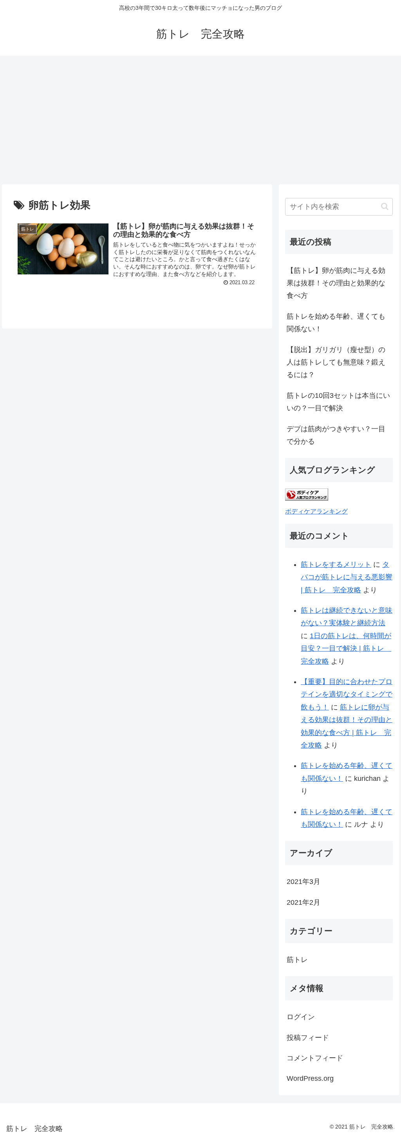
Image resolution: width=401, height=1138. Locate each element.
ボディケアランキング (316, 511)
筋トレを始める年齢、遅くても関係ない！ (336, 322)
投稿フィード (308, 1038)
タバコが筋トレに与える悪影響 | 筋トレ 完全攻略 (346, 577)
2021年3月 (303, 882)
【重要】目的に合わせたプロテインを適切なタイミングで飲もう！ (346, 694)
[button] (385, 206)
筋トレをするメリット (336, 564)
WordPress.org (310, 1078)
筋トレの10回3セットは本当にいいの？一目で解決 (338, 402)
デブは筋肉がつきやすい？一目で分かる (336, 435)
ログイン (301, 1017)
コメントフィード (315, 1058)
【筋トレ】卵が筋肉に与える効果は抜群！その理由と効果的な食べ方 (336, 283)
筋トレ (297, 960)
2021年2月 (303, 902)
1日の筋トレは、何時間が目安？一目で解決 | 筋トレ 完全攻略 (346, 648)
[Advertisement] (200, 120)
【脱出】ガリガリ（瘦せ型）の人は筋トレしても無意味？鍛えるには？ (336, 362)
